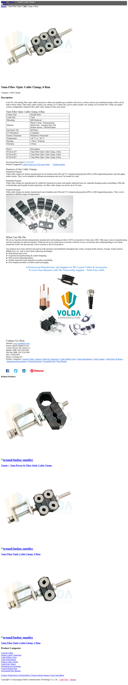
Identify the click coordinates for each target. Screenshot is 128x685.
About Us (16, 675)
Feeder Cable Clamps (9, 662)
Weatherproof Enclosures (11, 666)
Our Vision (31, 675)
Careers (57, 675)
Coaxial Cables (7, 653)
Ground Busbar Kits (9, 669)
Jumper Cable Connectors (11, 655)
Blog (62, 675)
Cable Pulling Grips (9, 657)
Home (11, 2)
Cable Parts (63, 680)
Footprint (23, 675)
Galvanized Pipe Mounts (10, 671)
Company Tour (48, 675)
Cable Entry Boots (8, 664)
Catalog (39, 675)
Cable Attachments (8, 660)
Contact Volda (6, 675)
